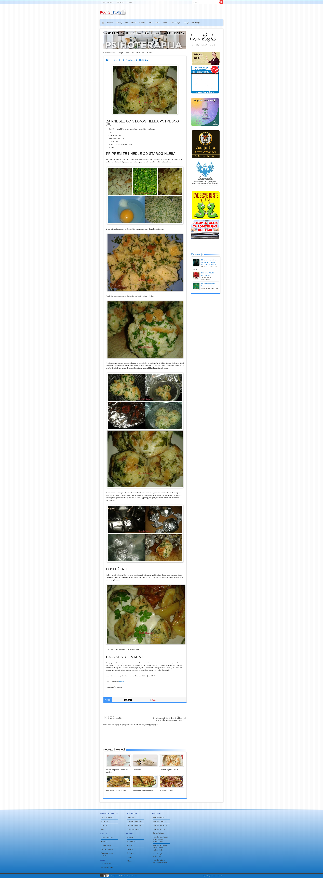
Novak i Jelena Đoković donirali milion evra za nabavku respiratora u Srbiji (167, 718)
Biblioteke (130, 853)
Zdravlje (185, 23)
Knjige (129, 857)
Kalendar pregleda (159, 829)
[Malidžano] (145, 766)
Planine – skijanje (107, 849)
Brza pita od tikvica (166, 790)
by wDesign (207, 876)
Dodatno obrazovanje (134, 829)
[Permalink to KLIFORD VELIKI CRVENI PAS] (196, 278)
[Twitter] (107, 875)
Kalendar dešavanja (159, 817)
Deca (150, 23)
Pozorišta (130, 849)
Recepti (120, 53)
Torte (102, 829)
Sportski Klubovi (107, 868)
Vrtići (165, 23)
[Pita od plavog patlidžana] (118, 787)
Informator (130, 817)
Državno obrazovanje (134, 821)
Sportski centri (106, 864)
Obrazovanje (175, 23)
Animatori (104, 821)
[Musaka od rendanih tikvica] (145, 787)
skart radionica (218, 876)
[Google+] (101, 875)
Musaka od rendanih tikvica (144, 790)
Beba (127, 23)
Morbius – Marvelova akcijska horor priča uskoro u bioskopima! (208, 262)
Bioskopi (130, 837)
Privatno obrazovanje (134, 825)
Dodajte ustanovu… (108, 2)
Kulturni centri (132, 841)
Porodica (142, 23)
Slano (127, 53)
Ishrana (157, 23)
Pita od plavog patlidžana (116, 790)
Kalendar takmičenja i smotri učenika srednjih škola (160, 847)
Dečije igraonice (106, 817)
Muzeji (129, 845)
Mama (133, 23)
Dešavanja (195, 23)
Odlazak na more (106, 845)
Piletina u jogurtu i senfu (168, 770)
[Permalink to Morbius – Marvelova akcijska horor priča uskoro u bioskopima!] (196, 265)
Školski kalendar (158, 833)
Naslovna (106, 53)
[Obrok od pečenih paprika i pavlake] (118, 766)
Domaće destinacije (107, 837)
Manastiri (104, 841)
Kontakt (129, 2)
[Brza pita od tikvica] (171, 787)
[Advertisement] (90, 56)
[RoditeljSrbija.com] (113, 14)
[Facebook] (104, 875)
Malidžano (137, 770)
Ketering (104, 825)
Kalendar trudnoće (159, 821)
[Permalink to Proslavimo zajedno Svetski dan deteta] (196, 289)
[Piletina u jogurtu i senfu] (171, 766)
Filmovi (129, 861)
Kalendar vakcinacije (160, 825)
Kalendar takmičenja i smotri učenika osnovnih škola (160, 839)
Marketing (120, 2)
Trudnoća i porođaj (114, 23)
